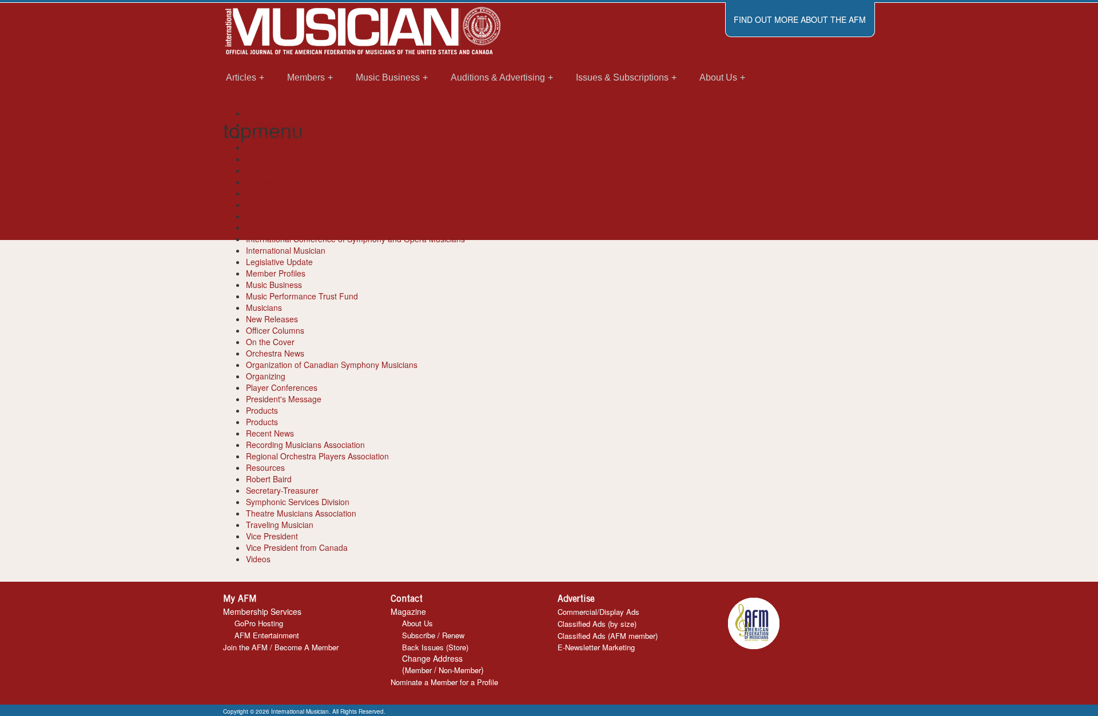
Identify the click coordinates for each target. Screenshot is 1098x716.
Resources (265, 467)
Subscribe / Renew (433, 635)
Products (262, 410)
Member (418, 670)
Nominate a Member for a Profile (444, 682)
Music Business (274, 284)
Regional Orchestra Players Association (317, 456)
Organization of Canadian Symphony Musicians (331, 364)
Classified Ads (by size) (597, 623)
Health (257, 227)
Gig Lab (260, 204)
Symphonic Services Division (297, 501)
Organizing (265, 376)
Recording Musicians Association (305, 444)
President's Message (283, 399)
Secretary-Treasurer (282, 490)
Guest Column (272, 216)
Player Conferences (281, 387)
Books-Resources (278, 113)
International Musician (285, 250)
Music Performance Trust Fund (302, 296)
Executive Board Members (293, 170)
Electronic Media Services (292, 159)
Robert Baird (269, 479)
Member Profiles (275, 273)
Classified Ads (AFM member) (608, 635)
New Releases (272, 319)
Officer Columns (275, 330)
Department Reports (283, 136)
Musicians (264, 307)
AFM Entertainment (266, 635)
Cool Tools (265, 124)
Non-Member (460, 670)
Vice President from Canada (297, 547)
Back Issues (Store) (435, 647)
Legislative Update (279, 261)
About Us (417, 623)
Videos (258, 559)
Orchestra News (275, 353)
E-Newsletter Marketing (596, 647)
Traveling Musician (279, 524)
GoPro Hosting (258, 623)
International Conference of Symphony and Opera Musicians (355, 239)
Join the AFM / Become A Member (281, 647)
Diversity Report (275, 147)
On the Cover (270, 341)
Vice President (272, 536)
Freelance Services (281, 193)
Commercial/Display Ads (598, 611)
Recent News (270, 433)
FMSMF (260, 181)
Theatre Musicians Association (301, 513)
